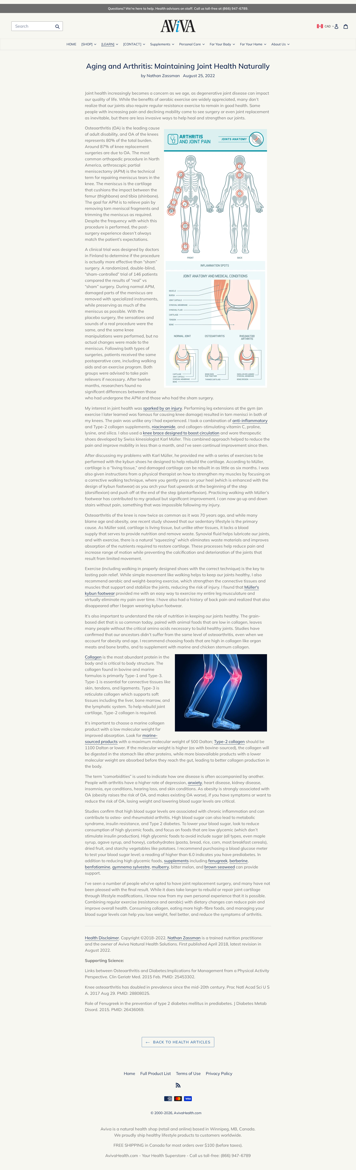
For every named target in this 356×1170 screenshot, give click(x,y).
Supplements (160, 44)
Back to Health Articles (181, 1042)
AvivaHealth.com (187, 1113)
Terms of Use (188, 1073)
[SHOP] (87, 44)
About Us (278, 44)
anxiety (195, 782)
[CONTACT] (132, 44)
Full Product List (155, 1073)
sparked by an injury (162, 408)
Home (129, 1073)
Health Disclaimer (102, 937)
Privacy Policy (219, 1073)
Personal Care (190, 44)
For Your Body (220, 44)
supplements (176, 860)
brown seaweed (219, 866)
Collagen (93, 657)
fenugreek (217, 860)
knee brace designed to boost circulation (181, 432)
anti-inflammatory (250, 420)
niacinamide (163, 426)
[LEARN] (107, 44)
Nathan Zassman (184, 937)
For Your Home (251, 44)
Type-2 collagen (229, 741)
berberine (239, 860)
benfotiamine (97, 866)
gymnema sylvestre (131, 866)
